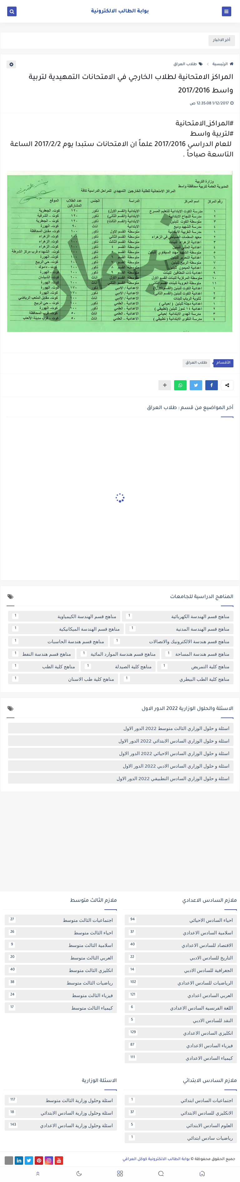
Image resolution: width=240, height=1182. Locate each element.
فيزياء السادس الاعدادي (181, 1045)
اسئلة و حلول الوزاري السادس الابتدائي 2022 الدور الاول (173, 741)
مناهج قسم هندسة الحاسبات (59, 641)
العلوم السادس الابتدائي (182, 1125)
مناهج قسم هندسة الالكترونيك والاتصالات (173, 641)
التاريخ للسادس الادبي (181, 957)
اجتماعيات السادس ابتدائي (182, 1100)
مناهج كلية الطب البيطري (177, 679)
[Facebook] (9, 1160)
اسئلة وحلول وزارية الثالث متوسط (61, 1100)
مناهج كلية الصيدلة (119, 666)
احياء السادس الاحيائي (181, 920)
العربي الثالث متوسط (61, 957)
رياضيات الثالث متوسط (61, 983)
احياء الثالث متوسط (61, 932)
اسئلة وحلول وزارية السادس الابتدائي (61, 1113)
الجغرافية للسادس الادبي (181, 970)
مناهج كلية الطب (45, 666)
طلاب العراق (185, 64)
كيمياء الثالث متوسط (61, 1008)
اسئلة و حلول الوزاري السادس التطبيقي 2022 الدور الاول (173, 778)
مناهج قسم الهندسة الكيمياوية (66, 616)
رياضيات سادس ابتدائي (182, 1138)
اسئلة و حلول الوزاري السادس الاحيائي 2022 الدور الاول (174, 753)
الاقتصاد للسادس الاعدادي (181, 945)
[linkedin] (19, 1160)
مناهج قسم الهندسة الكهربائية (179, 616)
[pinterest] (39, 1160)
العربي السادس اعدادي (181, 995)
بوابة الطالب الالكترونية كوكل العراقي (156, 1159)
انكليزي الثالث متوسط (61, 970)
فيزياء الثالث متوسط (61, 995)
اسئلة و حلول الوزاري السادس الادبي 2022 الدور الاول (176, 766)
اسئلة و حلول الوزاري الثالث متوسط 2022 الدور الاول (176, 728)
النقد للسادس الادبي (182, 1020)
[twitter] (29, 1160)
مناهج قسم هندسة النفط (43, 654)
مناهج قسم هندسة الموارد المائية (119, 654)
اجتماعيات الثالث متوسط (61, 920)
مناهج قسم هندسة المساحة (199, 654)
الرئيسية (220, 64)
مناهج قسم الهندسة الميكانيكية (67, 629)
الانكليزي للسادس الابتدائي (181, 1113)
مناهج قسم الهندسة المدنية (180, 629)
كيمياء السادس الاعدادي (181, 1058)
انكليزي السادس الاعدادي (181, 1033)
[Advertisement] (120, 844)
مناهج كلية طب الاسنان (64, 679)
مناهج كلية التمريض (196, 666)
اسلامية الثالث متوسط (62, 945)
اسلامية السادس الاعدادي (181, 932)
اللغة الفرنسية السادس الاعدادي (182, 1008)
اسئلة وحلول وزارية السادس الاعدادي (61, 1125)
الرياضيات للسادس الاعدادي (181, 983)
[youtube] (59, 1160)
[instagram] (49, 1160)
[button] (211, 385)
